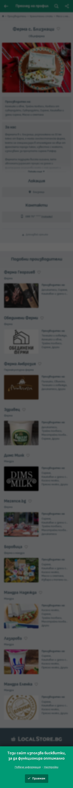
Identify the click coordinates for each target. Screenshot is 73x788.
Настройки (51, 767)
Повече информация (28, 767)
